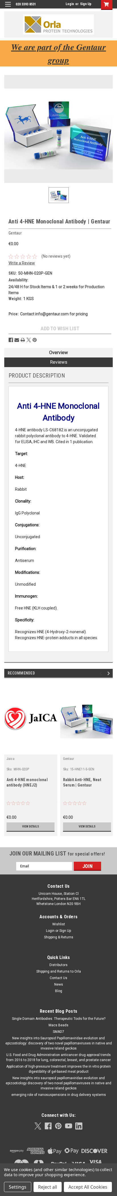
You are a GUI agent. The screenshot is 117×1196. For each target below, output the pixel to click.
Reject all (47, 1187)
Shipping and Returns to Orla (58, 971)
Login (70, 4)
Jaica (10, 759)
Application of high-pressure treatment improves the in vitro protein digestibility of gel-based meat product (58, 1069)
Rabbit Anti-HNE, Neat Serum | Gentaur (82, 782)
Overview (58, 352)
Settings (17, 1187)
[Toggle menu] (8, 8)
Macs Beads (58, 1025)
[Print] (22, 340)
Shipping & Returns (58, 937)
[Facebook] (11, 340)
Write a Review (22, 263)
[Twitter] (28, 340)
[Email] (16, 340)
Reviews (58, 362)
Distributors (58, 965)
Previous (101, 673)
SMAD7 (58, 1032)
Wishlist (58, 924)
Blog (58, 991)
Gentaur (68, 759)
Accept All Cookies (87, 1187)
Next (109, 673)
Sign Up (85, 4)
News (58, 984)
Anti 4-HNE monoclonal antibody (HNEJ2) (27, 782)
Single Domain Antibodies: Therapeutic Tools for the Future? (58, 1019)
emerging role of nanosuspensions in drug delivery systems (58, 1095)
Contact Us (58, 978)
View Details (30, 826)
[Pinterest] (34, 340)
